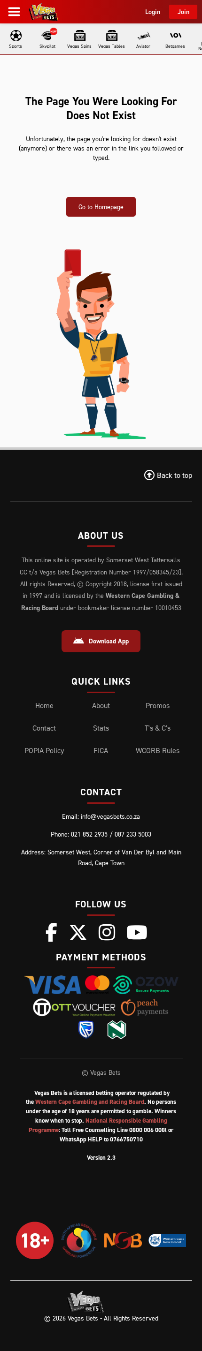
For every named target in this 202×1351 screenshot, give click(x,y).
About (101, 705)
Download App (109, 641)
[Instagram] (107, 932)
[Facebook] (51, 932)
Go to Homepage (101, 207)
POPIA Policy (44, 750)
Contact (44, 727)
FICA (100, 750)
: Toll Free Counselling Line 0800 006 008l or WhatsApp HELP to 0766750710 (101, 1130)
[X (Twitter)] (78, 932)
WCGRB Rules (157, 750)
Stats (101, 727)
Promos (158, 705)
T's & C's (158, 727)
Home (44, 705)
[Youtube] (137, 932)
